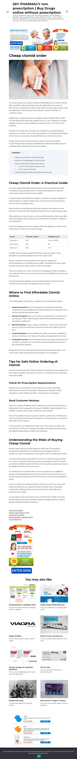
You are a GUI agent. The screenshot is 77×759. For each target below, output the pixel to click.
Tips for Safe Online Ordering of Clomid (29, 164)
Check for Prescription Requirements (31, 166)
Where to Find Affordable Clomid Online (29, 160)
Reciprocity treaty (16, 700)
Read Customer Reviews (27, 169)
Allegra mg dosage (16, 510)
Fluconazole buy (15, 519)
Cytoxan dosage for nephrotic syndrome (21, 668)
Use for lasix (45, 667)
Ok (39, 756)
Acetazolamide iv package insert (21, 517)
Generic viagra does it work (19, 513)
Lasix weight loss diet (16, 515)
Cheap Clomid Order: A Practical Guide (28, 157)
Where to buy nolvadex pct (51, 636)
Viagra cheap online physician (52, 605)
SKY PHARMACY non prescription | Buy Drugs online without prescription (37, 8)
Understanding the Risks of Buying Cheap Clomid (33, 172)
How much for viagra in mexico (53, 700)
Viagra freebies (15, 636)
